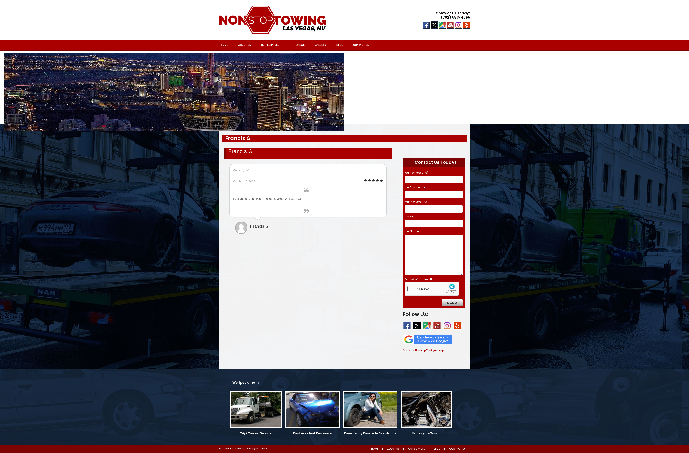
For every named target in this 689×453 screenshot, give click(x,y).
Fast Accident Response (312, 433)
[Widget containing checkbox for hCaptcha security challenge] (432, 289)
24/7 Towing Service (255, 433)
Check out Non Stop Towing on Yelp (423, 350)
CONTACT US (457, 448)
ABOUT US (393, 448)
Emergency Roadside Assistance (370, 433)
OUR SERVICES (416, 448)
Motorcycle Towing (427, 433)
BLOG (437, 448)
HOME (374, 448)
